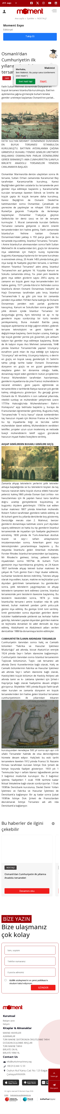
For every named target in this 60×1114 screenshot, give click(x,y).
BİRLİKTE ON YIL (10, 1049)
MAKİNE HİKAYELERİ (12, 1033)
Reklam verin (9, 1020)
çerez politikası (39, 980)
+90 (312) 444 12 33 (16, 1066)
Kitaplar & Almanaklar (17, 1028)
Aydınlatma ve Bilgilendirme (20, 1095)
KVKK (6, 1095)
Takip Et (30, 36)
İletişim (6, 1024)
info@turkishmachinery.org (19, 1061)
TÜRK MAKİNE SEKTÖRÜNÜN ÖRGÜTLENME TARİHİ (26, 1039)
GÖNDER (43, 987)
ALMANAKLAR (9, 1036)
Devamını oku (27, 891)
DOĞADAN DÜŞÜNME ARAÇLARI (17, 1042)
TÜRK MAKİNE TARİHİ (12, 1046)
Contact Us (10, 1057)
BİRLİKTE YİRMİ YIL (11, 1052)
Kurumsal (9, 1016)
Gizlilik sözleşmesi (17, 980)
